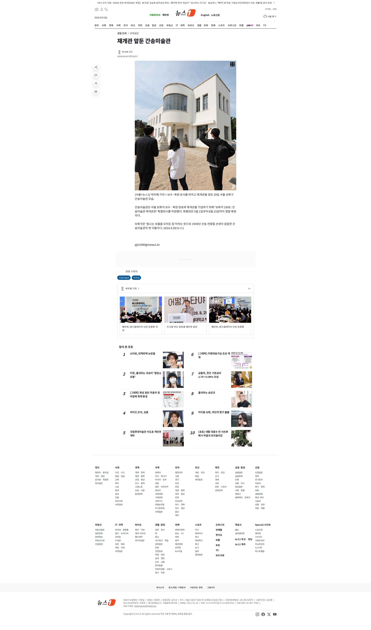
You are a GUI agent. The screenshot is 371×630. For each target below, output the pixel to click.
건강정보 (159, 551)
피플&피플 (159, 504)
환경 (117, 490)
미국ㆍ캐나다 (161, 476)
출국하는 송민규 (206, 392)
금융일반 (239, 472)
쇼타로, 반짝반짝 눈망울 (142, 353)
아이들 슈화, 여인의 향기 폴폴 (213, 412)
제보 (275, 9)
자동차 (258, 483)
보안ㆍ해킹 (120, 544)
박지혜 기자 (127, 52)
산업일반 (259, 472)
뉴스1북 (258, 547)
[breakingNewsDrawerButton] (101, 9)
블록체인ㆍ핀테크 (242, 497)
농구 (197, 547)
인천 (177, 483)
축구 (197, 537)
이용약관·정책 (196, 587)
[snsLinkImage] (257, 614)
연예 (177, 524)
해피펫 (165, 15)
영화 (177, 537)
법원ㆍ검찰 (120, 476)
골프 (197, 551)
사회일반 (119, 504)
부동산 (98, 524)
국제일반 (159, 512)
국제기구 (159, 501)
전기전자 (259, 479)
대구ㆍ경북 (180, 504)
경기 (177, 479)
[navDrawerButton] (96, 9)
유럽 (157, 483)
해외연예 (179, 544)
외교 (197, 467)
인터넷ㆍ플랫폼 (121, 530)
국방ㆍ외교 (200, 472)
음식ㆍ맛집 (160, 572)
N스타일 (178, 551)
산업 (257, 467)
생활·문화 (160, 524)
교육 (117, 479)
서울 (177, 476)
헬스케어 (139, 537)
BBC (237, 530)
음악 (177, 540)
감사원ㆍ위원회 (101, 479)
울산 (177, 512)
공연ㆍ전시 (160, 530)
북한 (217, 467)
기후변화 (159, 497)
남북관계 (219, 490)
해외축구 (199, 540)
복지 (117, 483)
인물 (117, 497)
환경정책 (139, 494)
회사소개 (160, 587)
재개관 (136, 277)
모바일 (118, 537)
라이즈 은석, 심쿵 (139, 412)
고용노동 (139, 487)
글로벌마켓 (239, 533)
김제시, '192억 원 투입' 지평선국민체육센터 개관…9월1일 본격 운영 (224, 2)
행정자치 (179, 472)
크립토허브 (155, 15)
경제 (137, 467)
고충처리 (211, 587)
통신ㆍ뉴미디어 (121, 533)
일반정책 (99, 533)
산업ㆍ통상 (140, 479)
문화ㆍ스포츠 (221, 487)
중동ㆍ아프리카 (161, 487)
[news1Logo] (106, 602)
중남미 (158, 490)
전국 (177, 467)
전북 (177, 497)
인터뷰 (178, 547)
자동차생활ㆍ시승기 (163, 569)
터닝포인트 (259, 544)
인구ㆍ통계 (140, 483)
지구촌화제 (159, 508)
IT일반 (118, 540)
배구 (197, 544)
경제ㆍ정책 (140, 472)
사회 (117, 467)
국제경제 (159, 494)
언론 (157, 547)
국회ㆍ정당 (100, 476)
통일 (197, 476)
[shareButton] (96, 67)
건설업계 (99, 544)
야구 (197, 530)
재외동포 (199, 479)
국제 (157, 467)
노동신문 (215, 15)
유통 (257, 490)
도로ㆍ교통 (160, 562)
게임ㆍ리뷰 (120, 547)
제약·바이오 (140, 533)
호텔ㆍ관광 (260, 504)
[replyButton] (96, 75)
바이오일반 (139, 540)
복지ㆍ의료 (140, 530)
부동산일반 (99, 530)
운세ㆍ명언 (160, 558)
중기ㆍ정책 (260, 487)
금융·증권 (240, 467)
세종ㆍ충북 (180, 490)
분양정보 (99, 537)
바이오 (138, 524)
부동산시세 (99, 540)
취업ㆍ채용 (260, 508)
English (205, 15)
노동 (117, 487)
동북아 (158, 472)
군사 (217, 476)
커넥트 (268, 9)
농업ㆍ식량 (140, 490)
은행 (237, 479)
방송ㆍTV (179, 533)
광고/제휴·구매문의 (177, 587)
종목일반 (199, 554)
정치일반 (99, 483)
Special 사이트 (263, 524)
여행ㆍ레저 (160, 554)
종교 (157, 537)
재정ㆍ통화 (140, 476)
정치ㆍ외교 (220, 472)
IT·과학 (119, 524)
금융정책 (239, 476)
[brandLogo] (185, 12)
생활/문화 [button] (122, 33)
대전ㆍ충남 (180, 494)
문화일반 (159, 544)
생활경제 (259, 494)
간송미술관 (124, 277)
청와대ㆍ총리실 (101, 472)
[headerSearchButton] (106, 9)
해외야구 (199, 533)
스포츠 (198, 524)
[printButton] (96, 91)
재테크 (238, 494)
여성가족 (119, 501)
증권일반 (239, 487)
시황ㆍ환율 (240, 490)
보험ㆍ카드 (240, 483)
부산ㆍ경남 (180, 508)
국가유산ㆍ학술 (161, 540)
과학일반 (119, 551)
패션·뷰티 (259, 497)
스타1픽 (258, 537)
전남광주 (179, 501)
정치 (97, 467)
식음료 (258, 501)
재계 (257, 476)
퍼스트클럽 (259, 551)
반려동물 (159, 565)
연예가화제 (179, 530)
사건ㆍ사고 (120, 472)
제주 (177, 515)
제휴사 (238, 524)
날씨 (117, 494)
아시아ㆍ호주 (161, 479)
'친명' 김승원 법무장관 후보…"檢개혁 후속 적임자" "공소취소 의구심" (158, 2)
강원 (177, 487)
